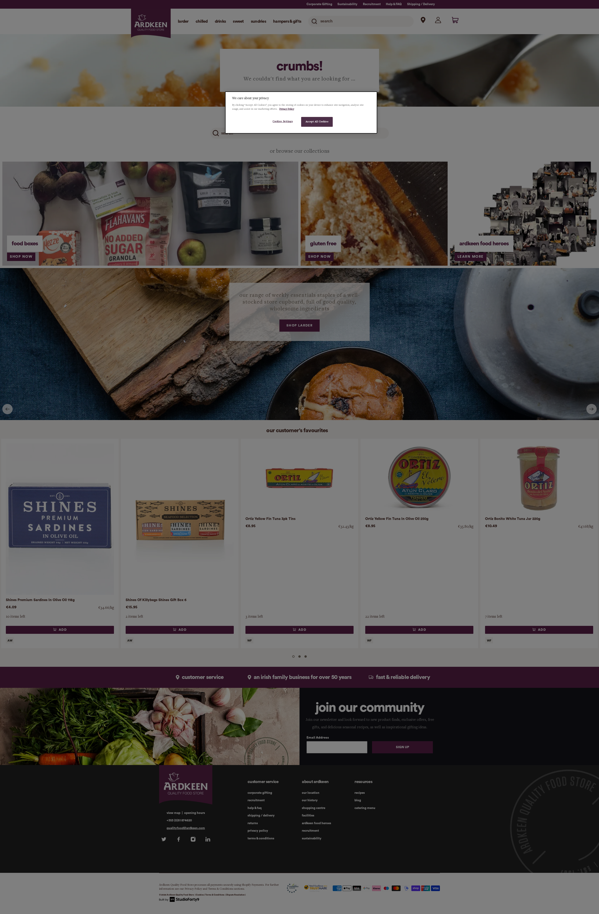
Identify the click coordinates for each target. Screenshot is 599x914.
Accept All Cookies (317, 121)
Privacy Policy (286, 108)
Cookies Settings (283, 121)
